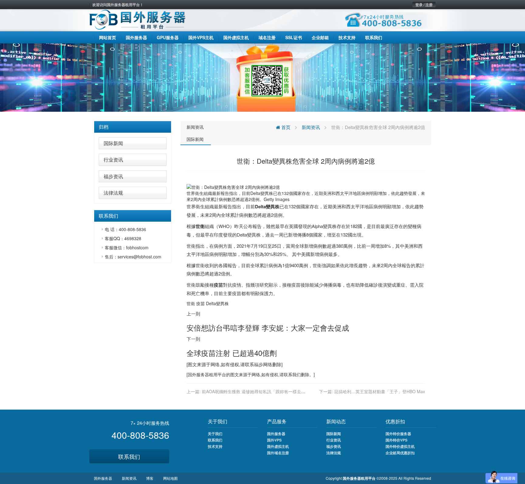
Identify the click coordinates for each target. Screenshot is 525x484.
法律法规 (113, 192)
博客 (149, 478)
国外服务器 (198, 374)
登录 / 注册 (424, 4)
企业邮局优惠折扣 (400, 452)
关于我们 (215, 433)
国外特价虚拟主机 (400, 446)
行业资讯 (113, 159)
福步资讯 (113, 176)
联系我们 (129, 456)
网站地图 (170, 478)
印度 (218, 234)
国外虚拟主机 (278, 446)
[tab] (132, 127)
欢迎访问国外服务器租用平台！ (117, 4)
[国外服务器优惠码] (262, 77)
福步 (258, 364)
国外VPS (274, 440)
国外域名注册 (278, 452)
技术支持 (215, 446)
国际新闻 (113, 143)
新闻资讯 (195, 127)
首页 (285, 127)
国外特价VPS (396, 440)
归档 (103, 126)
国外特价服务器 (398, 433)
